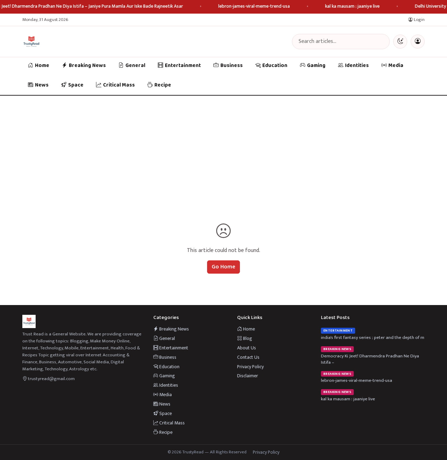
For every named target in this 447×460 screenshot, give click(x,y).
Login (419, 19)
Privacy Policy (250, 367)
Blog (247, 338)
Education (274, 65)
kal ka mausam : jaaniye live (352, 6)
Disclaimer (247, 376)
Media (395, 65)
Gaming (316, 65)
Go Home (223, 267)
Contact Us (248, 357)
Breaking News (87, 65)
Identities (357, 65)
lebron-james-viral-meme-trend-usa (254, 6)
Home (42, 65)
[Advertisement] (223, 148)
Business (231, 65)
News (42, 85)
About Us (246, 348)
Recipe (162, 85)
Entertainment (183, 65)
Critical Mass (119, 85)
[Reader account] (418, 42)
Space (75, 85)
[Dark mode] (400, 42)
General (135, 65)
